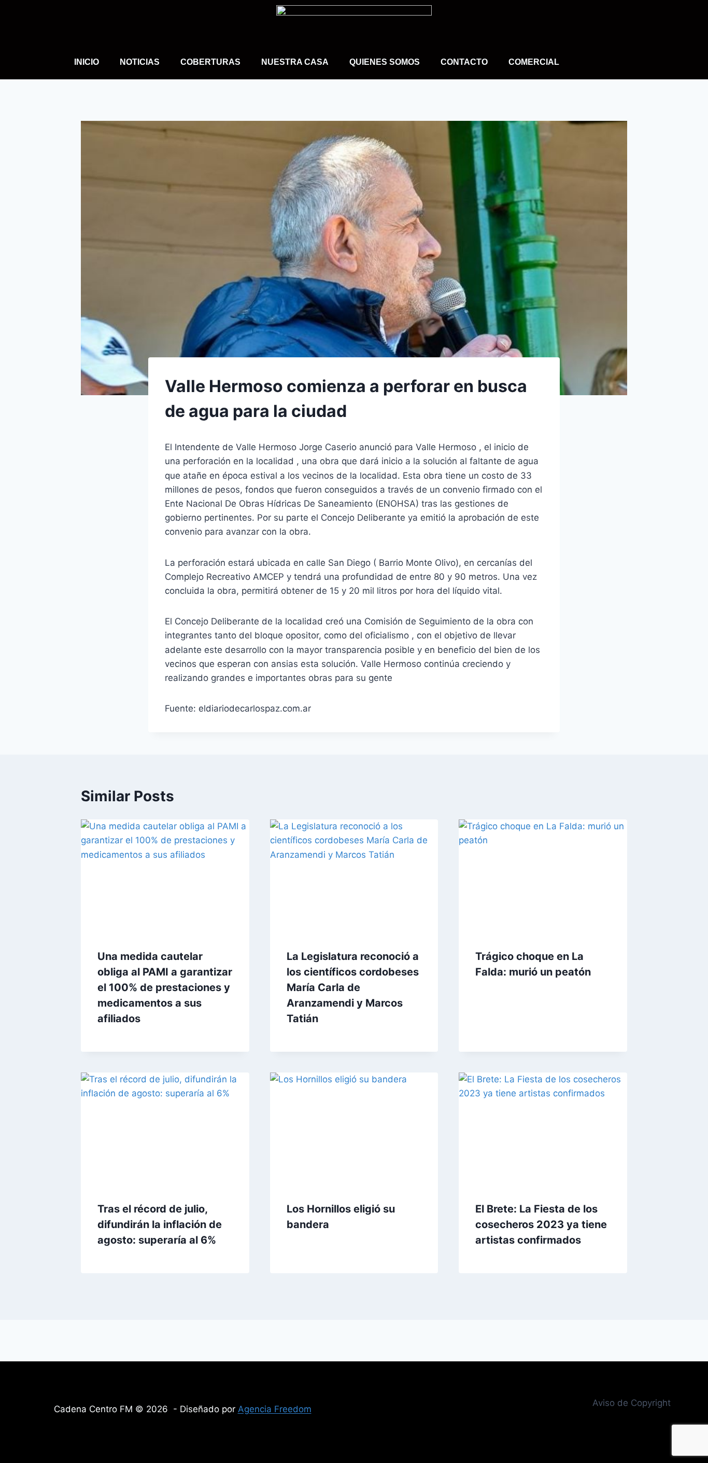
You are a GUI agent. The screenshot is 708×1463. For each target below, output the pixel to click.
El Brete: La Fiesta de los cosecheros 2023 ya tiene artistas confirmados (541, 1224)
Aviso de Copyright (631, 1403)
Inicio (86, 62)
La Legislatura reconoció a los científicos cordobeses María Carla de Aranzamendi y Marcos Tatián (353, 987)
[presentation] (165, 875)
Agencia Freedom (274, 1409)
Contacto (464, 62)
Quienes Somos (384, 62)
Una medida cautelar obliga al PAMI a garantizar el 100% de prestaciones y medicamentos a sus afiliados (164, 987)
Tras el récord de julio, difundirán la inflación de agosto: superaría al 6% (159, 1224)
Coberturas (210, 62)
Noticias (140, 62)
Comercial (533, 62)
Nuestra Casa (295, 62)
